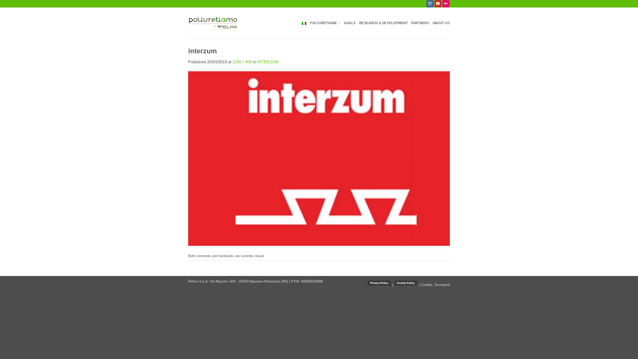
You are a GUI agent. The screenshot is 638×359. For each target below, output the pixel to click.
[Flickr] (446, 3)
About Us (441, 23)
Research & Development (383, 23)
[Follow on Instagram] (430, 3)
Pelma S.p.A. (199, 281)
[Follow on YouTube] (438, 3)
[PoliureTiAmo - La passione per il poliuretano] (213, 23)
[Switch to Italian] (304, 23)
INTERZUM (267, 62)
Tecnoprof (442, 285)
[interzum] (319, 158)
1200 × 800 (242, 62)
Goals (350, 23)
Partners (420, 23)
